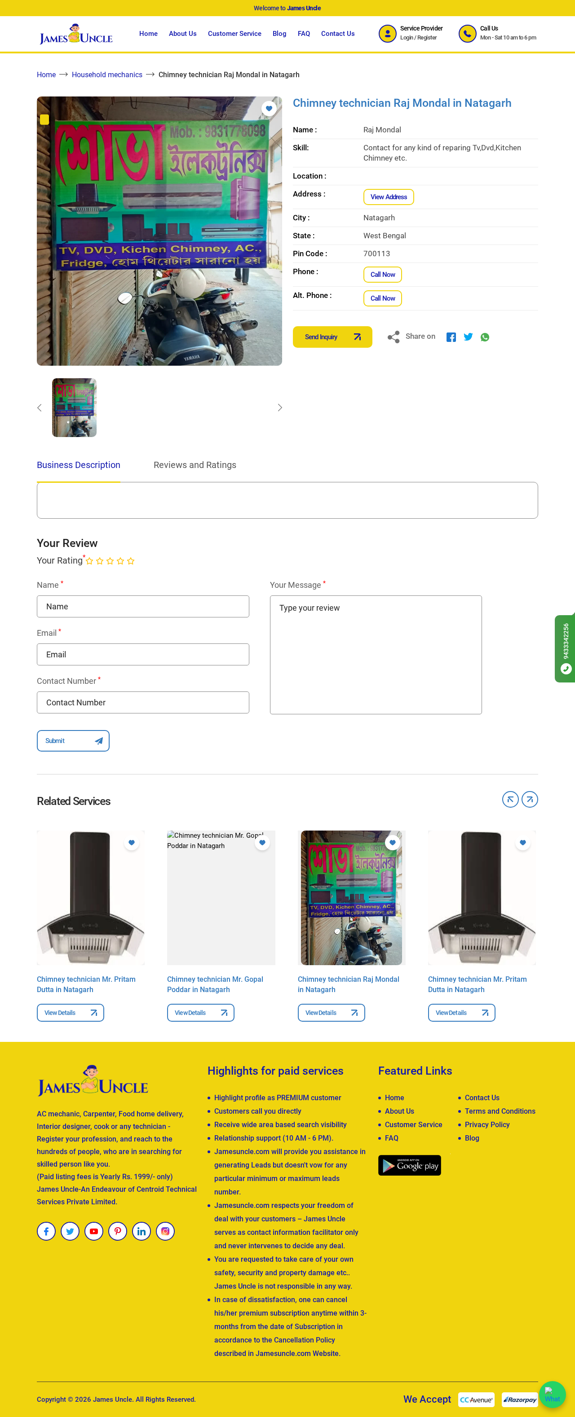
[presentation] (39, 407)
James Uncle (112, 1399)
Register (427, 37)
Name (50, 585)
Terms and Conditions (500, 1111)
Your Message (298, 585)
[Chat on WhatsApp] (552, 1394)
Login (406, 37)
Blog (280, 34)
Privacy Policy (487, 1124)
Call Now (383, 275)
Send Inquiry (321, 337)
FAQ (304, 34)
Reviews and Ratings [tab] (195, 464)
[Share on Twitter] (468, 336)
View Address (389, 197)
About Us (183, 34)
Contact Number (69, 681)
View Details (59, 1012)
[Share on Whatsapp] (485, 336)
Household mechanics (107, 74)
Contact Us (338, 34)
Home (148, 34)
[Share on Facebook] (451, 336)
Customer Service (234, 34)
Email (49, 633)
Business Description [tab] (78, 464)
